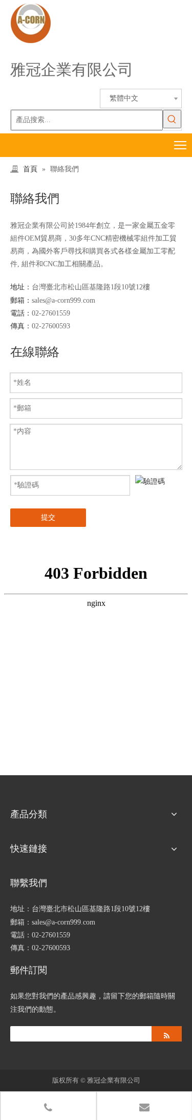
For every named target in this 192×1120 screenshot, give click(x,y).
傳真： (21, 326)
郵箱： (21, 300)
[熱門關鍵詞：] (172, 119)
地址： (21, 287)
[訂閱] (167, 1034)
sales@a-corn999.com (63, 300)
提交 (48, 517)
